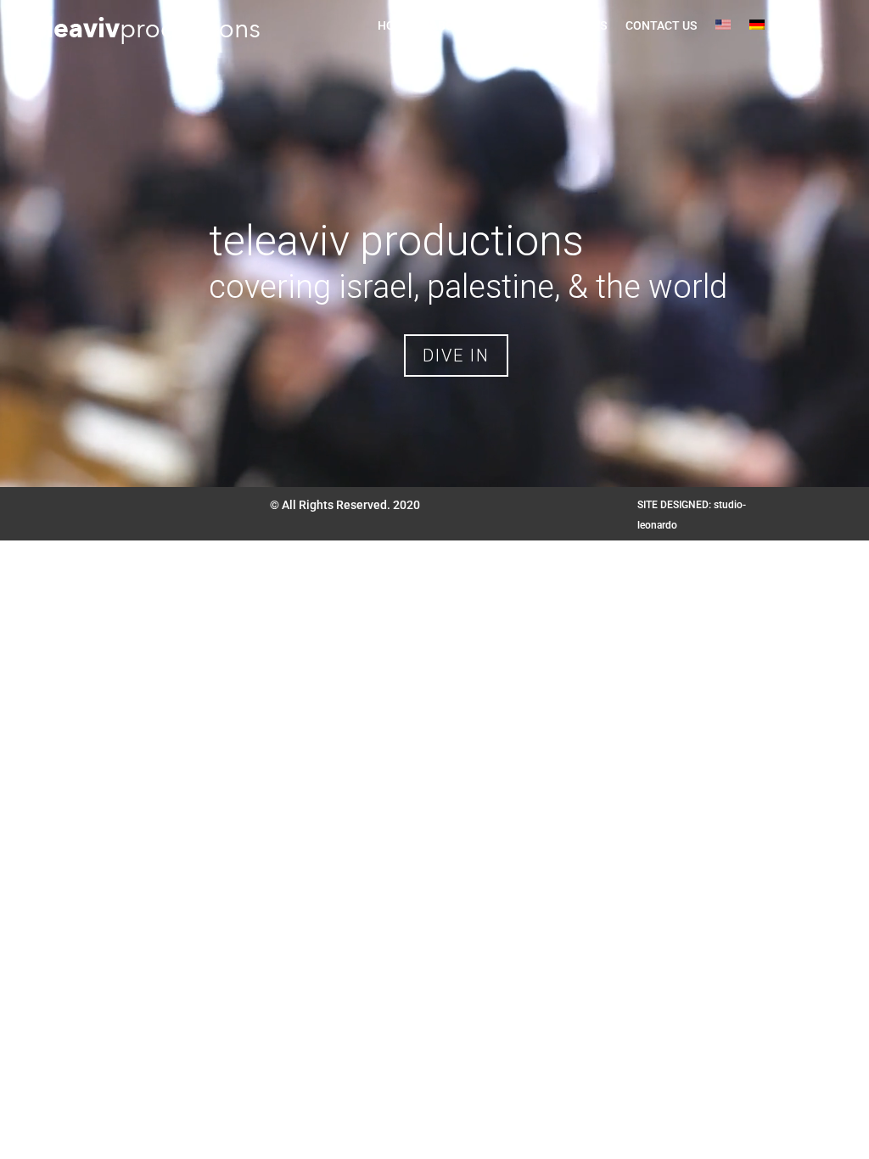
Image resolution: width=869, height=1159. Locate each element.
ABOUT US (458, 26)
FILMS (522, 26)
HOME (395, 26)
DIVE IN (456, 355)
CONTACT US (661, 26)
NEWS (591, 26)
